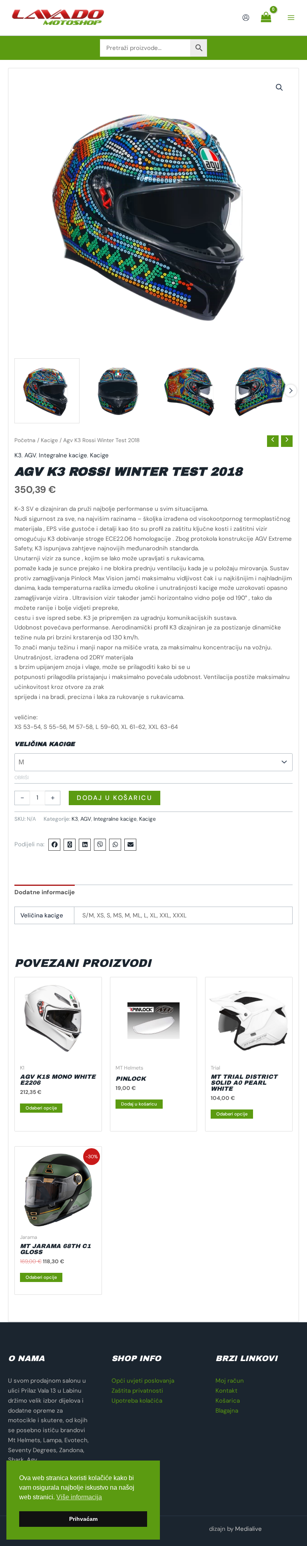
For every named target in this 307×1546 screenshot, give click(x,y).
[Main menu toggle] (291, 18)
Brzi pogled (58, 1053)
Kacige (49, 440)
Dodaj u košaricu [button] (139, 1104)
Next (291, 391)
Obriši (21, 777)
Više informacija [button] (79, 1497)
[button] (279, 87)
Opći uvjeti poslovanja (143, 1381)
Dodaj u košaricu (114, 798)
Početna (25, 440)
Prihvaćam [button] (83, 1519)
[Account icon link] (245, 17)
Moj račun (229, 1381)
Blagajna (226, 1411)
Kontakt (226, 1391)
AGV (30, 455)
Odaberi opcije (41, 1108)
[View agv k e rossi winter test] (47, 390)
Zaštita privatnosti (137, 1391)
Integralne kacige (63, 455)
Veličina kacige (44, 744)
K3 (18, 455)
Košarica (227, 1401)
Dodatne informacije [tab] (44, 892)
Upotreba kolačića (137, 1401)
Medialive (248, 1529)
